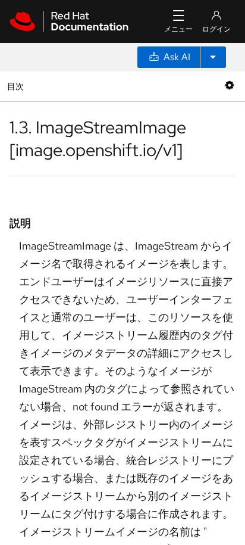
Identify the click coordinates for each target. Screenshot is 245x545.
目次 (17, 86)
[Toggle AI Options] (213, 57)
